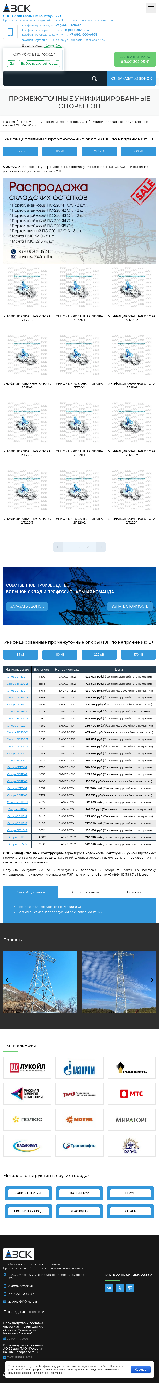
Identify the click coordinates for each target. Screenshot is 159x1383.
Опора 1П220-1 (17, 753)
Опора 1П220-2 (17, 760)
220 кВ (99, 151)
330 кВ (138, 151)
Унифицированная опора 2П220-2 (79, 520)
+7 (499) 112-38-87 (68, 25)
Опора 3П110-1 (17, 767)
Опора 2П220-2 (17, 732)
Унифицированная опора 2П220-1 (131, 520)
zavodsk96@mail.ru (35, 40)
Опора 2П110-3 (17, 795)
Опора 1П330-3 (17, 711)
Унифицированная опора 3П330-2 (27, 318)
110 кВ (60, 151)
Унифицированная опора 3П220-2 (131, 318)
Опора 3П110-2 (17, 774)
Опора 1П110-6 (17, 837)
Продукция (29, 122)
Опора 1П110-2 (17, 816)
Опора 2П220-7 (17, 746)
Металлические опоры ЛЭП (65, 122)
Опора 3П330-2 (17, 683)
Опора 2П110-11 (17, 802)
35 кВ (21, 151)
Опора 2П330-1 (17, 690)
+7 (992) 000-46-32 (83, 34)
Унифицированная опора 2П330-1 (79, 453)
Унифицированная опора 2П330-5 (27, 453)
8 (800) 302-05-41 (77, 30)
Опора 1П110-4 (17, 830)
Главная (9, 122)
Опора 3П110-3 (17, 781)
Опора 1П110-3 (17, 823)
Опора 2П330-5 (17, 697)
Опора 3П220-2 (17, 718)
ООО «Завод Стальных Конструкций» (32, 16)
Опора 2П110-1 (17, 788)
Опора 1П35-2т (17, 844)
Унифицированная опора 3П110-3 (27, 385)
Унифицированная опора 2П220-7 (131, 453)
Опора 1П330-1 (17, 704)
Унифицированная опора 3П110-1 (131, 385)
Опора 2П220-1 (17, 725)
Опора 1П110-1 (17, 809)
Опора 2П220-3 (17, 739)
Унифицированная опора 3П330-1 (79, 318)
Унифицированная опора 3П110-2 (79, 385)
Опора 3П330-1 (17, 676)
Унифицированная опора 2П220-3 (27, 520)
